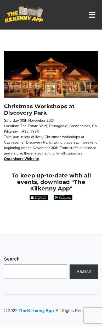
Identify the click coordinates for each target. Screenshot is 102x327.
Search (12, 259)
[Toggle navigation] (93, 14)
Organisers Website (21, 159)
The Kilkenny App (36, 311)
